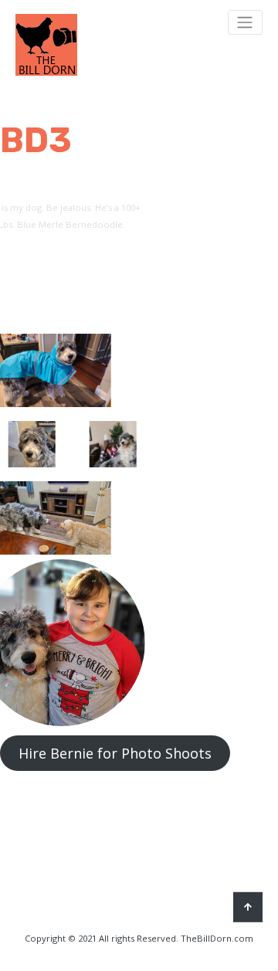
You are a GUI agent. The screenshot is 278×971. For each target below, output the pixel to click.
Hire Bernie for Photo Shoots (115, 753)
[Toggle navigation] (245, 22)
